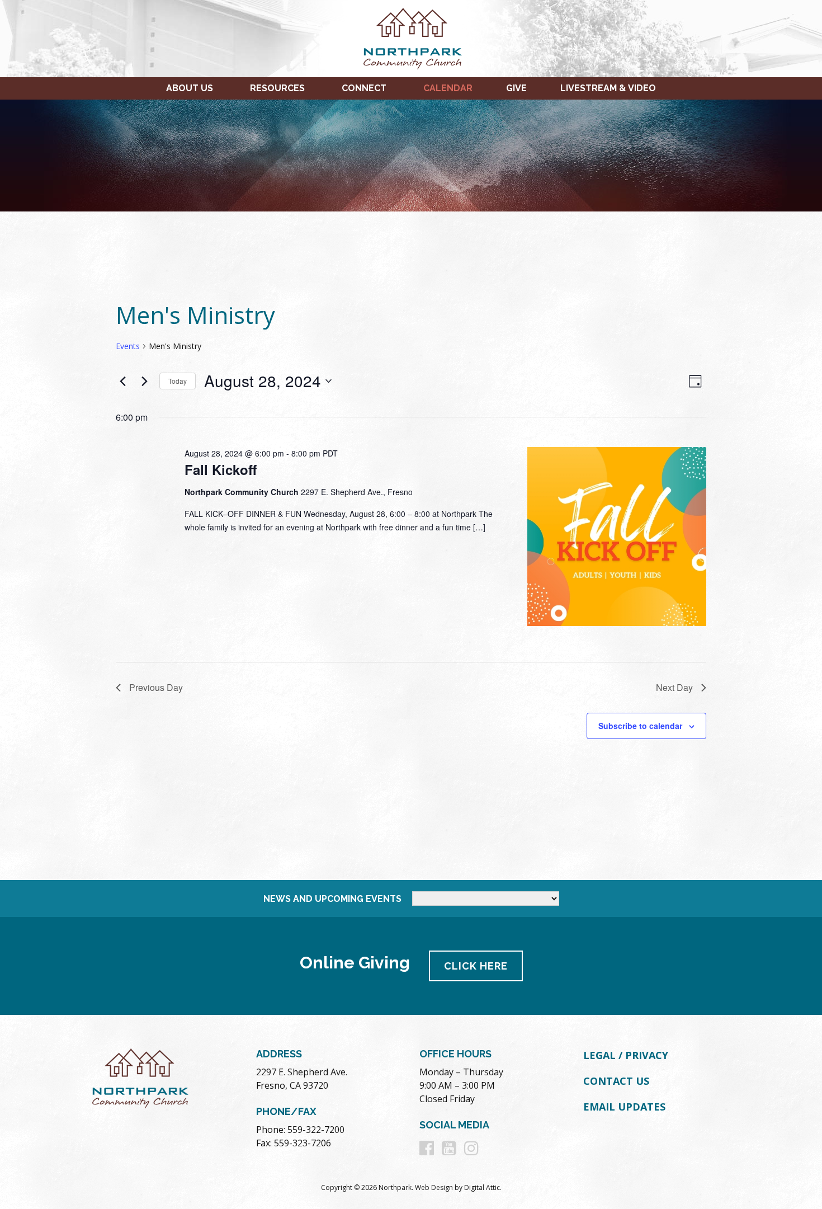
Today (177, 380)
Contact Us (616, 1081)
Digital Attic (482, 1187)
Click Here (476, 966)
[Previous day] (122, 381)
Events (128, 346)
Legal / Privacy (625, 1055)
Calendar (448, 88)
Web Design (434, 1187)
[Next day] (144, 381)
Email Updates (624, 1106)
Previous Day (156, 687)
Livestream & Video (608, 88)
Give (516, 88)
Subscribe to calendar (640, 725)
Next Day (674, 687)
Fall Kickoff (221, 469)
